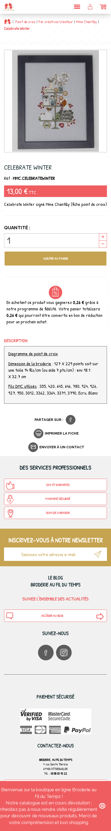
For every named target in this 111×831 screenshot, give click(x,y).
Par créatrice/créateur (56, 21)
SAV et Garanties (58, 484)
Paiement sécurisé (57, 498)
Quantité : (17, 227)
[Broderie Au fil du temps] (8, 6)
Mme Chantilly (86, 21)
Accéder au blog (52, 615)
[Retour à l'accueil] (7, 21)
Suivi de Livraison (58, 512)
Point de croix (25, 21)
